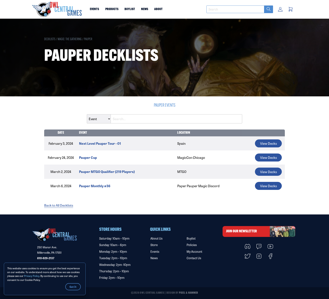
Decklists (49, 39)
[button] (57, 9)
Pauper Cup (88, 157)
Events (94, 9)
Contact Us (194, 258)
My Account (194, 251)
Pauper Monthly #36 (94, 185)
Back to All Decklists (58, 205)
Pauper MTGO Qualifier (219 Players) (107, 171)
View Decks (268, 143)
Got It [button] (72, 287)
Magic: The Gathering (70, 39)
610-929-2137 (45, 258)
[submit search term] (268, 9)
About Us (156, 238)
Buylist (130, 9)
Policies (192, 245)
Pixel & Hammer (188, 293)
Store (154, 245)
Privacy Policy (31, 276)
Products (112, 9)
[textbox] (239, 9)
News (144, 9)
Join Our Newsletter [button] (241, 231)
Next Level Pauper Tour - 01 (100, 143)
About (158, 9)
